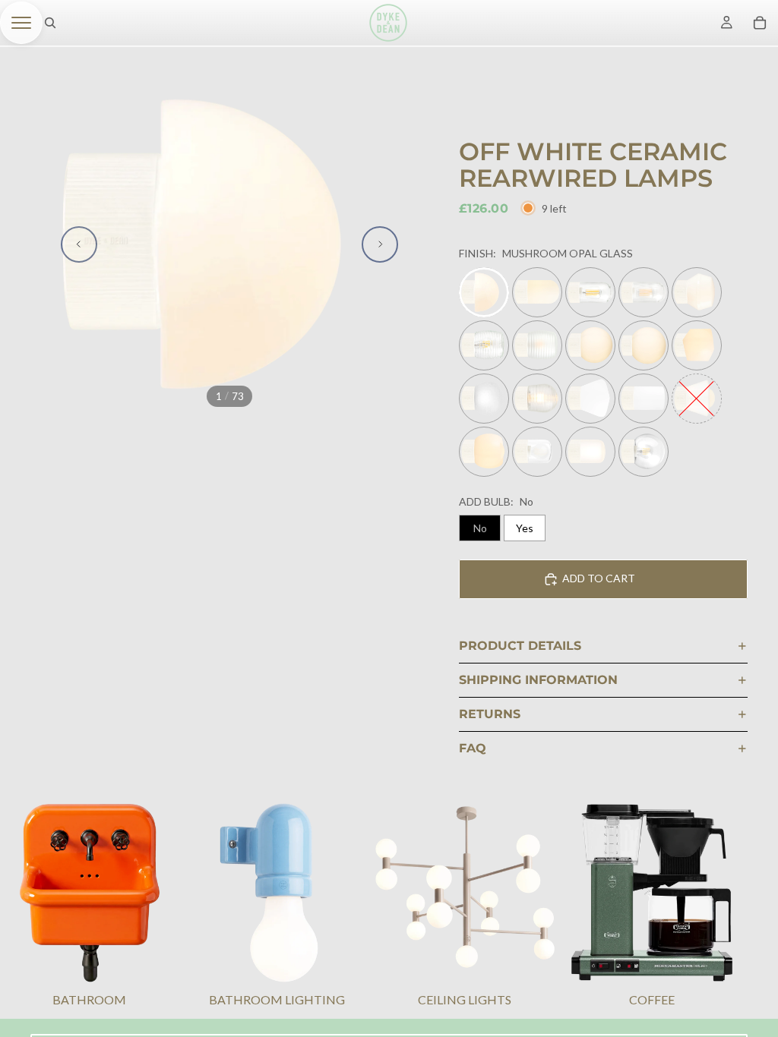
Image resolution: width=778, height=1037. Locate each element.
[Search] (50, 22)
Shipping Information (538, 680)
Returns (489, 714)
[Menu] (21, 23)
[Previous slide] (79, 244)
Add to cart (598, 578)
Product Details (520, 645)
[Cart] (759, 22)
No (480, 528)
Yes (524, 528)
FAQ (472, 748)
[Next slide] (380, 244)
